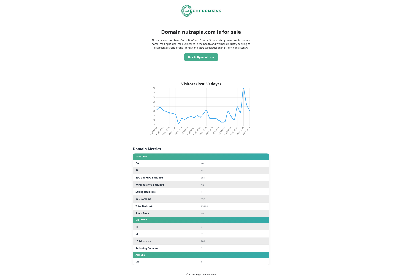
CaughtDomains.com (205, 274)
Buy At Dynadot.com (201, 57)
